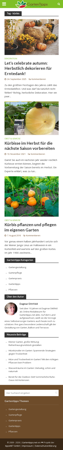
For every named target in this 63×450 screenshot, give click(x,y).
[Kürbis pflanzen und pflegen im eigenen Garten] (32, 196)
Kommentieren (39, 79)
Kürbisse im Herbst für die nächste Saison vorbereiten (30, 146)
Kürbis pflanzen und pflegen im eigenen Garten (30, 227)
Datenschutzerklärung (45, 446)
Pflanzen (13, 289)
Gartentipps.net (29, 442)
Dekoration (11, 59)
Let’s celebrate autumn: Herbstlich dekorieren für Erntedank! (28, 68)
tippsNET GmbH (12, 446)
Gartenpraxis (15, 278)
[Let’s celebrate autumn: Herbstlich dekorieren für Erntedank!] (32, 36)
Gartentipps (14, 284)
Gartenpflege (15, 272)
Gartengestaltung (17, 267)
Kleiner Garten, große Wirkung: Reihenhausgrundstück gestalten (25, 343)
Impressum (27, 446)
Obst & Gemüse (13, 139)
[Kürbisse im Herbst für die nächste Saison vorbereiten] (32, 118)
